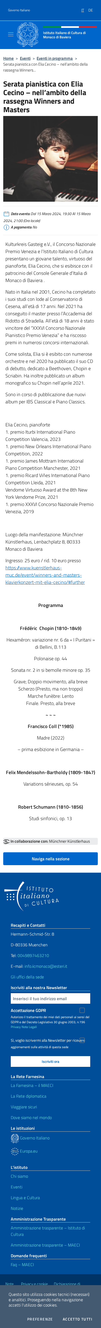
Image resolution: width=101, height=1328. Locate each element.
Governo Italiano (19, 10)
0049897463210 (33, 955)
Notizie (17, 1208)
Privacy (16, 1026)
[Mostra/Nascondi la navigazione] (11, 34)
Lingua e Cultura (25, 1197)
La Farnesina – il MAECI (32, 1085)
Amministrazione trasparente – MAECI (45, 1245)
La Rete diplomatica (28, 1096)
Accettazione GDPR (28, 1010)
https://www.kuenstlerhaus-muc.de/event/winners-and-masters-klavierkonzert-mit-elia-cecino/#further (45, 575)
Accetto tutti (77, 1319)
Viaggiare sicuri (24, 1107)
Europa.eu (28, 1151)
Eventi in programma (55, 58)
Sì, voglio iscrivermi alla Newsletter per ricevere (48, 1040)
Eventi (25, 58)
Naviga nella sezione (50, 859)
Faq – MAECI (22, 1264)
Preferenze (40, 1319)
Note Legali (29, 1026)
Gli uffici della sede (27, 977)
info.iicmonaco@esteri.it (46, 966)
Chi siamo (19, 1176)
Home (8, 58)
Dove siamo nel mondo (31, 1117)
